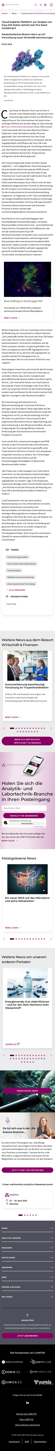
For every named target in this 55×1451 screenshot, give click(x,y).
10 (38, 728)
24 (41, 1058)
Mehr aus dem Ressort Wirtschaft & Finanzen (27, 741)
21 (33, 1058)
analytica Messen (11, 1238)
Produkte (7, 1248)
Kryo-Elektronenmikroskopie (19, 126)
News (5, 1228)
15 (23, 731)
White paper (8, 1258)
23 (38, 1058)
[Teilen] (41, 5)
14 (20, 731)
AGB (27, 1441)
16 (26, 731)
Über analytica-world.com (27, 1424)
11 (41, 728)
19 (34, 731)
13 (17, 731)
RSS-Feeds (7, 1297)
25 (44, 1058)
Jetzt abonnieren (27, 1335)
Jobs (4, 1277)
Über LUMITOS (26, 1419)
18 (31, 731)
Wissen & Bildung (11, 1287)
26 (22, 1062)
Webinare (7, 1267)
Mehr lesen (8, 840)
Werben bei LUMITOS (26, 1414)
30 (33, 1062)
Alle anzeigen (17, 589)
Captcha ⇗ (39, 826)
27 (24, 1062)
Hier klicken (27, 823)
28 (27, 1062)
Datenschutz (40, 1441)
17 (29, 731)
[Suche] (36, 5)
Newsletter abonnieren (24, 815)
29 (30, 1062)
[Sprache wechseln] (45, 5)
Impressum (14, 1441)
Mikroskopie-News (27, 1090)
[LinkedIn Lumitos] (27, 1402)
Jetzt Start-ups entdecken (28, 1170)
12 (44, 728)
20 (37, 731)
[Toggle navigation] (51, 5)
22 (36, 1058)
